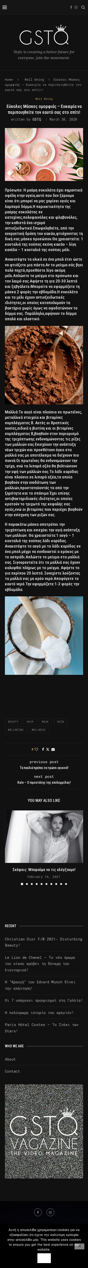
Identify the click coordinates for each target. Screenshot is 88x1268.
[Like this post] (36, 749)
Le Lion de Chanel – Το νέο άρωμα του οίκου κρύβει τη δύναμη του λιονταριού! (40, 963)
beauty (13, 721)
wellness (38, 729)
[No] (79, 1246)
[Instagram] (76, 7)
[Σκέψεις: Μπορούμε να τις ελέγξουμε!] (44, 836)
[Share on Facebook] (43, 749)
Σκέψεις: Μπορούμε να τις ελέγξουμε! (44, 869)
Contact (12, 1071)
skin (60, 721)
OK (44, 1258)
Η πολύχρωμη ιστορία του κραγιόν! (39, 1012)
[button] (9, 848)
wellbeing (15, 729)
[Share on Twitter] (47, 749)
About (10, 1059)
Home (9, 79)
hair (30, 721)
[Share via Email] (53, 749)
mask (45, 721)
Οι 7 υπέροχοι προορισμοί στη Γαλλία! (44, 1000)
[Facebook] (71, 7)
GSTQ (37, 119)
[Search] (83, 7)
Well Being (34, 79)
